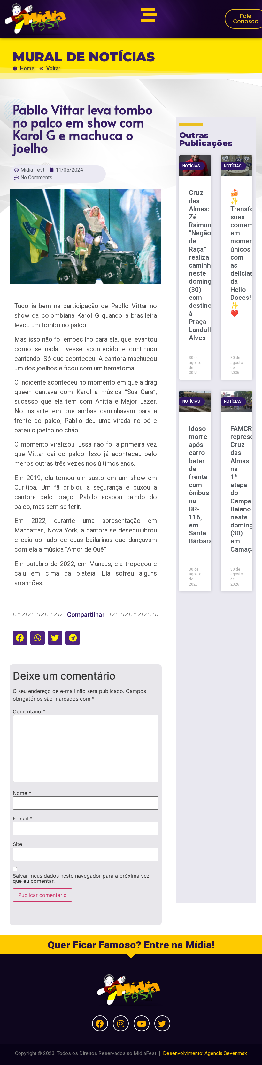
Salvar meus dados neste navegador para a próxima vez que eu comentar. (81, 878)
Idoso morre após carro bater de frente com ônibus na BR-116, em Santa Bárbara (200, 485)
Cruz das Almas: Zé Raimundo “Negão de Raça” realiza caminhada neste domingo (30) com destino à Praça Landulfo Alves (205, 265)
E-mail (22, 818)
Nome (22, 793)
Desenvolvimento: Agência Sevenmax (205, 1053)
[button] (20, 638)
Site (17, 844)
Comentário (29, 711)
